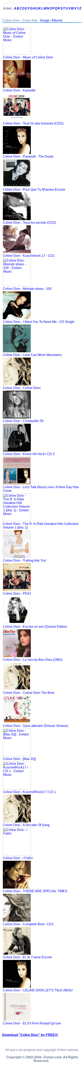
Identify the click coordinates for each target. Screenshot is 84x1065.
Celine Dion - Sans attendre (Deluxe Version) (35, 726)
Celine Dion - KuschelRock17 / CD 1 (29, 792)
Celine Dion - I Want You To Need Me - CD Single (38, 321)
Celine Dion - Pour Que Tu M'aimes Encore (34, 189)
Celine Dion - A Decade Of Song (26, 825)
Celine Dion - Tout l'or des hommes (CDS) (33, 123)
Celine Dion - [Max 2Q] (19, 759)
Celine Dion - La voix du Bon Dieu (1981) (32, 659)
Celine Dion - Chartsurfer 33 (23, 421)
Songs (44, 20)
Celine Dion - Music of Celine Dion (28, 57)
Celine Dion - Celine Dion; (22, 388)
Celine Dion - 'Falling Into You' (25, 560)
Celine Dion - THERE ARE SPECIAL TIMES (35, 891)
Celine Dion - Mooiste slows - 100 (27, 288)
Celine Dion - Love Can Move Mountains (32, 355)
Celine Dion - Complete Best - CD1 (28, 924)
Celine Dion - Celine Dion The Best (28, 692)
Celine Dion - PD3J (17, 593)
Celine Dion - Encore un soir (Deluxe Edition (35, 626)
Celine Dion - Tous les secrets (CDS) (29, 222)
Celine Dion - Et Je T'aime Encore (27, 957)
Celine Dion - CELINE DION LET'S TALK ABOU (38, 990)
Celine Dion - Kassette (19, 90)
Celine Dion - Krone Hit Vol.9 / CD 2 (29, 454)
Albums (56, 20)
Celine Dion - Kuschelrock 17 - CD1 (29, 255)
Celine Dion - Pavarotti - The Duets (28, 156)
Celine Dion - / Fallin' (18, 858)
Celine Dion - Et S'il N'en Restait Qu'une (32, 1023)
